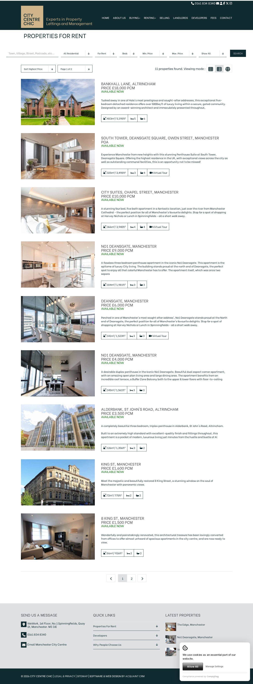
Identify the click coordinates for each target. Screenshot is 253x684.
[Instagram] (230, 3)
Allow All (192, 666)
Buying (134, 18)
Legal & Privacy (64, 676)
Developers (199, 18)
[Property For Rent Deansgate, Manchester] (170, 639)
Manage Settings (214, 666)
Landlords (180, 18)
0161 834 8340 (204, 3)
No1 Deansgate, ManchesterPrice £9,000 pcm (129, 248)
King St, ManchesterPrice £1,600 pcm (121, 466)
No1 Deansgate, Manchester (195, 637)
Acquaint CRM (135, 676)
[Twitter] (227, 3)
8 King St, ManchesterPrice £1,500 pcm (122, 520)
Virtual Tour (160, 172)
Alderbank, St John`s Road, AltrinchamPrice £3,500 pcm (139, 411)
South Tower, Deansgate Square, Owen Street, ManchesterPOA (160, 139)
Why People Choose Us (107, 644)
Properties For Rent (104, 626)
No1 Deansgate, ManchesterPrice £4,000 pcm (129, 356)
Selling (164, 18)
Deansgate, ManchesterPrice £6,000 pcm (124, 302)
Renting (149, 18)
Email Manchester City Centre (47, 644)
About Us (119, 18)
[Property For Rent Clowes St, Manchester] (170, 626)
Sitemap (82, 676)
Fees (213, 18)
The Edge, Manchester (191, 624)
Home (105, 18)
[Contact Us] (221, 3)
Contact (226, 18)
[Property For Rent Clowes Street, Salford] (170, 651)
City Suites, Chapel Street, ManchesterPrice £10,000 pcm (139, 193)
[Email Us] (217, 3)
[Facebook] (224, 3)
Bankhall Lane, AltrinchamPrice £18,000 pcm (128, 85)
